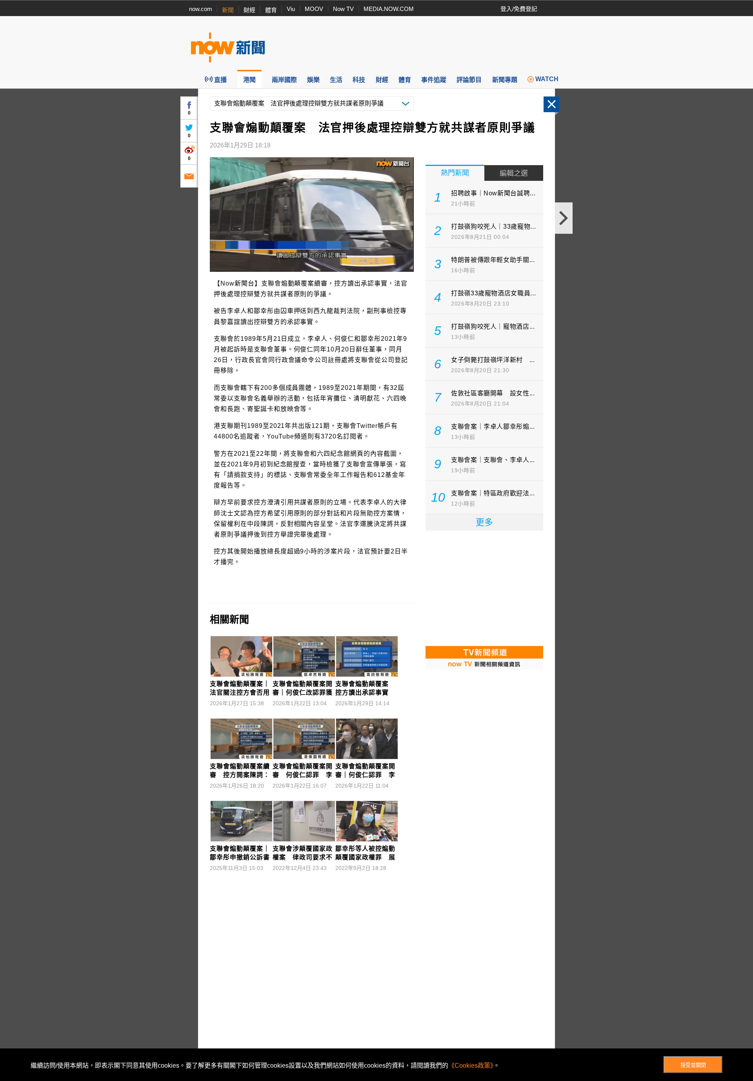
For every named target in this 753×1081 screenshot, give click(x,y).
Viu (291, 8)
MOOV (314, 8)
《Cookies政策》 (470, 1065)
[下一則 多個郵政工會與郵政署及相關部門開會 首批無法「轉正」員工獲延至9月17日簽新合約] (564, 218)
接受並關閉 (693, 1065)
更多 (484, 522)
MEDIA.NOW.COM (389, 8)
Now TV (343, 8)
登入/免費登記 (518, 8)
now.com (200, 8)
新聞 (228, 10)
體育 (271, 10)
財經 (249, 10)
